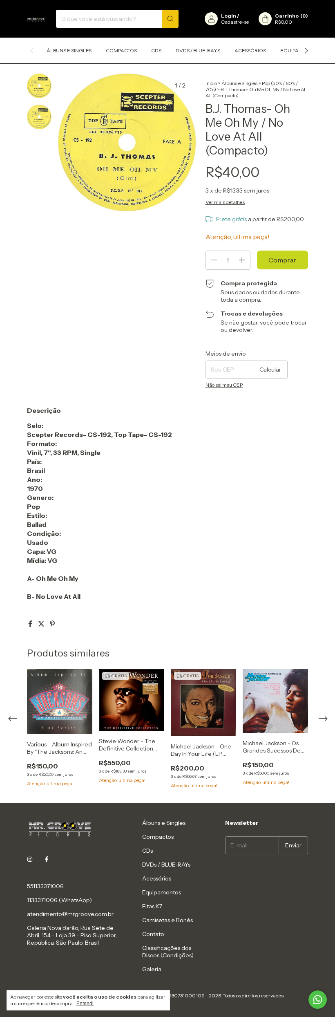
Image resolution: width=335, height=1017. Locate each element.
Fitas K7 (152, 906)
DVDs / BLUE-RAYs (198, 50)
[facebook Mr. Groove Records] (46, 859)
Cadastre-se (235, 22)
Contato (153, 934)
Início (211, 83)
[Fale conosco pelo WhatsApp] (317, 999)
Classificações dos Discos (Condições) (168, 951)
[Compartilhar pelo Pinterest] (52, 624)
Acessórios (250, 50)
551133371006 (45, 886)
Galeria (151, 969)
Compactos (121, 50)
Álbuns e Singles (69, 50)
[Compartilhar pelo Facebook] (31, 624)
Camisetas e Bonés (167, 920)
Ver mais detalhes (225, 202)
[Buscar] (170, 19)
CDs (156, 50)
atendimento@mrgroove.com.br (70, 914)
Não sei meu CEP (224, 385)
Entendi (85, 1003)
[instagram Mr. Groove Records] (30, 859)
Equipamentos (161, 892)
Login (228, 16)
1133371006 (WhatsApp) (59, 900)
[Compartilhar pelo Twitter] (42, 624)
